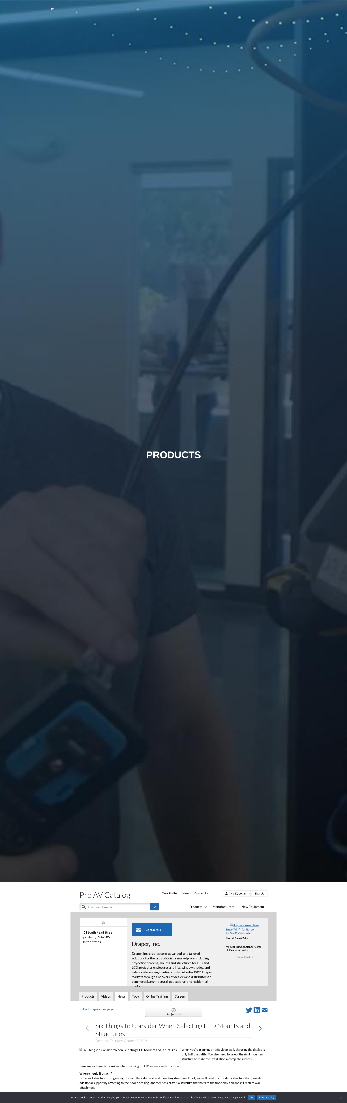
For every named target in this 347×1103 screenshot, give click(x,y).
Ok (251, 1097)
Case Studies (169, 893)
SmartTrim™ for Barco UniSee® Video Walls (240, 931)
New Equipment (252, 907)
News (186, 893)
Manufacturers (223, 907)
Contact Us (201, 893)
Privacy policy (266, 1097)
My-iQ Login (238, 893)
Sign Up (259, 893)
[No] (341, 1097)
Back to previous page (98, 1009)
